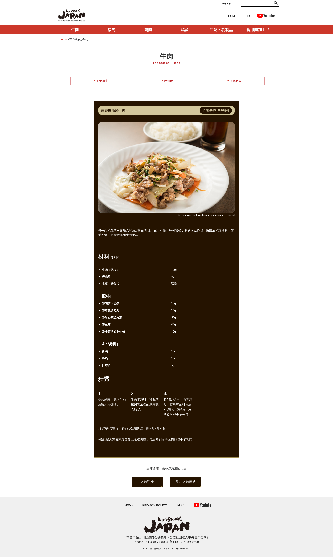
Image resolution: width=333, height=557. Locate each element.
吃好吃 (168, 81)
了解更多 (235, 81)
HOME (232, 16)
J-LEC (247, 16)
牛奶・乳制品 (221, 29)
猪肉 (111, 29)
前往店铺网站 (186, 482)
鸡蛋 (185, 29)
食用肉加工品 (258, 29)
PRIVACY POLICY (154, 505)
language (226, 3)
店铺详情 (147, 482)
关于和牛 (102, 81)
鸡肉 (148, 29)
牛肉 (75, 29)
